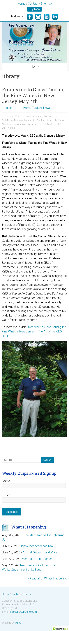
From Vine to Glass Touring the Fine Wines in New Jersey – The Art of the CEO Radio (34, 331)
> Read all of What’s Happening (47, 578)
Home (21, 3)
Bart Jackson (50, 116)
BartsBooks (7, 120)
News (47, 107)
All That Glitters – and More (40, 552)
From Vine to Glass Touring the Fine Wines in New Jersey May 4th (33, 95)
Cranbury (41, 120)
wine (4, 128)
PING (18, 622)
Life (55, 120)
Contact (33, 3)
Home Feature (32, 107)
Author (39, 116)
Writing (11, 128)
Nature (61, 120)
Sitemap (46, 3)
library (49, 120)
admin (10, 107)
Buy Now (34, 9)
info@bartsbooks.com (23, 611)
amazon (31, 116)
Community (30, 120)
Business (18, 120)
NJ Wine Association (23, 124)
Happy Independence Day (36, 546)
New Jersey (7, 124)
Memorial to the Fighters (37, 559)
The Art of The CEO (52, 124)
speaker (38, 124)
